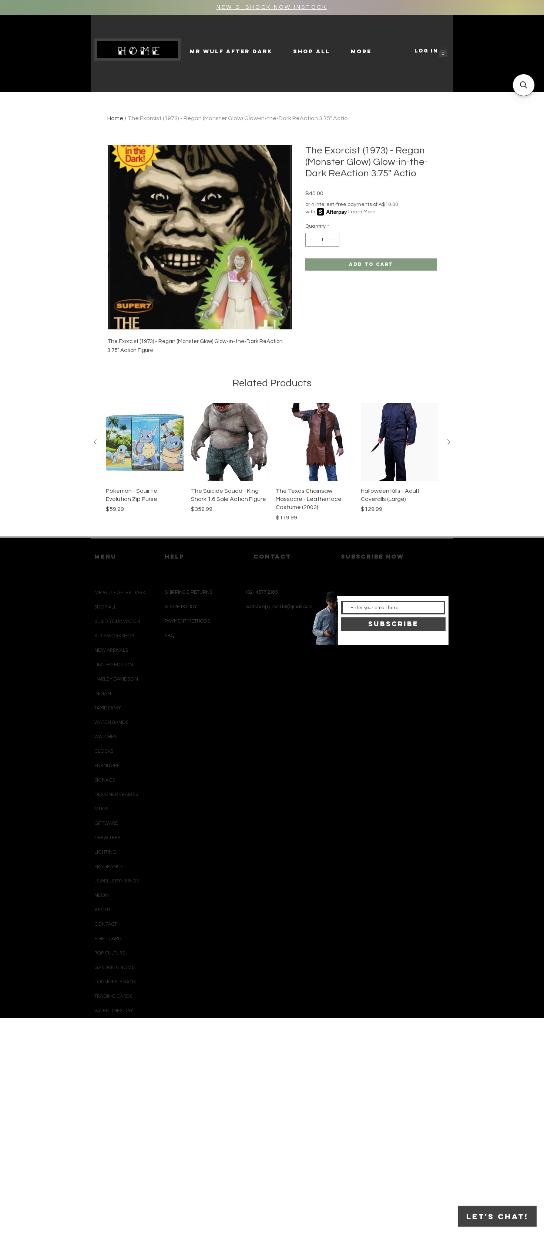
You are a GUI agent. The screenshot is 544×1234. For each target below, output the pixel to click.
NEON (101, 895)
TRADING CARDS (113, 996)
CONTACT (105, 924)
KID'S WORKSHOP (114, 635)
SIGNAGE (104, 780)
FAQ (169, 635)
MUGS (101, 808)
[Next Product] (448, 441)
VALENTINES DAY (113, 1010)
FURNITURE (107, 765)
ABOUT (102, 909)
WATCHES (105, 736)
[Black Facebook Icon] (269, 661)
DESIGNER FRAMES (116, 794)
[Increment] (333, 239)
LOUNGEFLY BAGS (115, 981)
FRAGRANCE (108, 866)
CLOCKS (103, 751)
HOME (140, 51)
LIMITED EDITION (113, 664)
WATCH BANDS (111, 722)
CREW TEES (107, 837)
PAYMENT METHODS (187, 621)
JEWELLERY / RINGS (116, 881)
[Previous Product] (95, 441)
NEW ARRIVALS (111, 650)
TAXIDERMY (107, 708)
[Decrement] (311, 239)
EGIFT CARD (108, 938)
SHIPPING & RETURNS (188, 592)
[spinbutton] (322, 239)
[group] (272, 466)
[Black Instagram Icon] (257, 661)
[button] (443, 51)
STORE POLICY (181, 606)
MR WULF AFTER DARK (119, 592)
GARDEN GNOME (114, 967)
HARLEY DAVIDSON (116, 679)
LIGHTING (105, 852)
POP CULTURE (109, 953)
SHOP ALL (105, 607)
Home (115, 118)
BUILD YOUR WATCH (117, 621)
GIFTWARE (106, 823)
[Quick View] (145, 442)
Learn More (362, 211)
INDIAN (102, 693)
